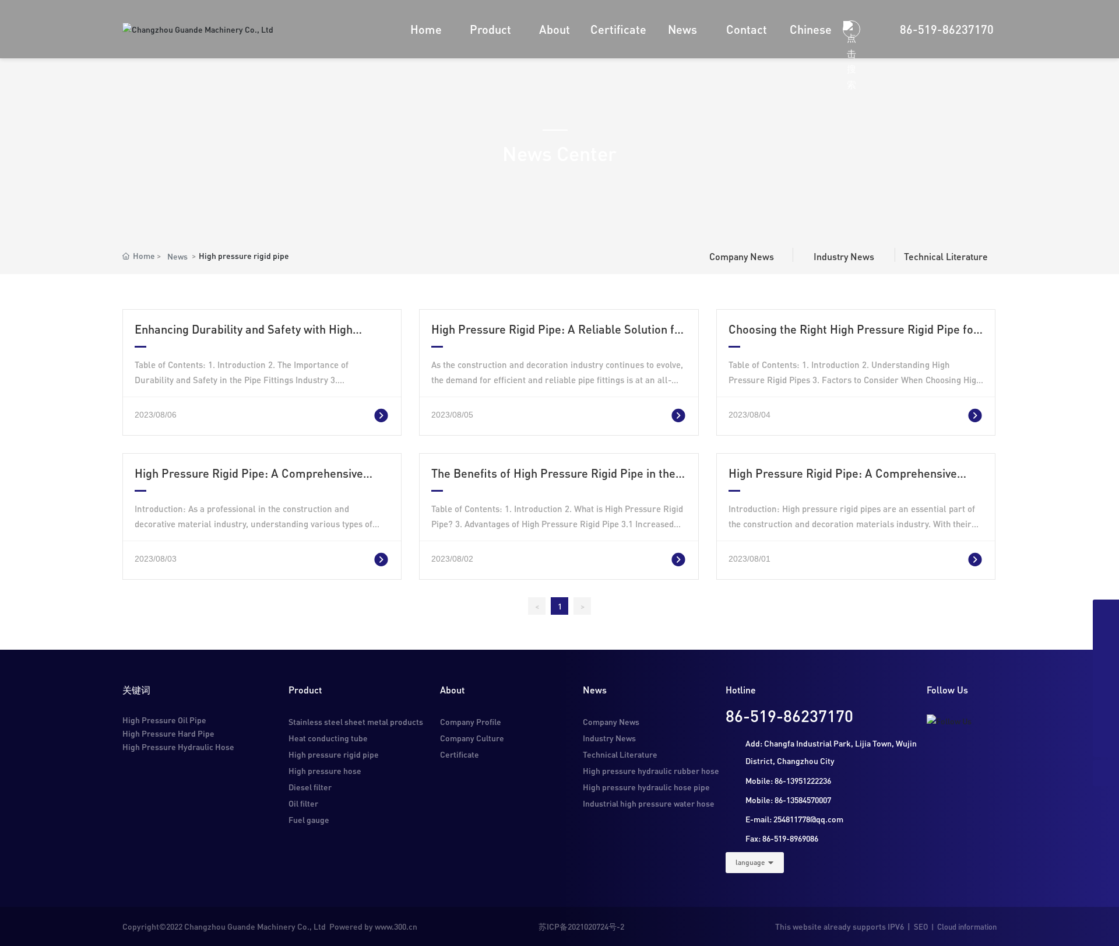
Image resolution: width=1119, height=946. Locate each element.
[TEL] (1106, 639)
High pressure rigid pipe (333, 754)
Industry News (844, 256)
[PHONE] (1106, 691)
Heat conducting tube (328, 738)
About (452, 690)
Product (305, 690)
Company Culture (472, 738)
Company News (741, 256)
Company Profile (470, 721)
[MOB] (1106, 665)
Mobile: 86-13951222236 (788, 780)
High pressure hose (324, 770)
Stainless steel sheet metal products (355, 721)
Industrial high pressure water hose (649, 803)
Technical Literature (946, 256)
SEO (921, 926)
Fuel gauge (308, 819)
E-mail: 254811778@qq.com (794, 819)
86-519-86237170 (947, 29)
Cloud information (967, 926)
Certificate (459, 754)
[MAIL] (1106, 613)
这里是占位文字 (360, 414)
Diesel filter (310, 787)
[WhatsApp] (1106, 718)
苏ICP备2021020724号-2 (581, 926)
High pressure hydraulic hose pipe (646, 787)
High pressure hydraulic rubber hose (651, 770)
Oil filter (303, 803)
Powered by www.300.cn (372, 926)
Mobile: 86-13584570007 (788, 799)
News (177, 256)
